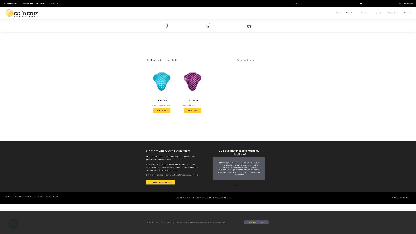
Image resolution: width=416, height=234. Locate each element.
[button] (210, 165)
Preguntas (377, 13)
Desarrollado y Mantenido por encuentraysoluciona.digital (204, 198)
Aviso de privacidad (400, 198)
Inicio (338, 13)
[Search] (361, 3)
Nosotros (364, 13)
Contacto (407, 13)
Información (391, 13)
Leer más (161, 110)
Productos (350, 13)
